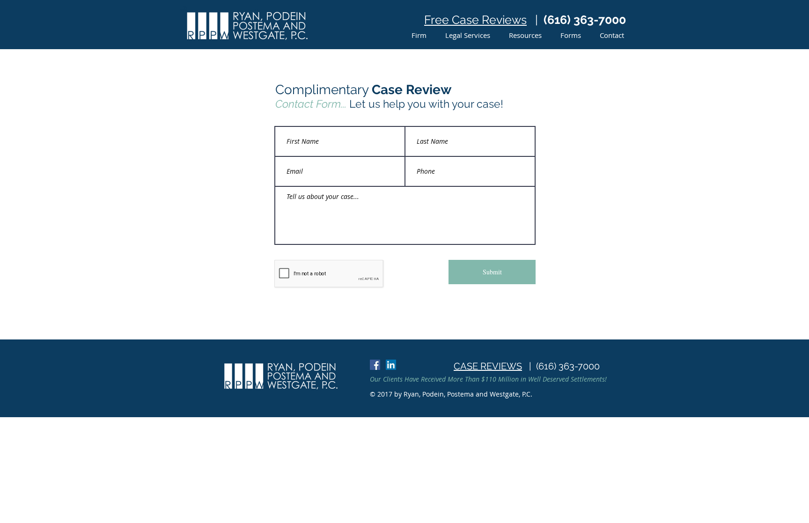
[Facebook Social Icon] (375, 365)
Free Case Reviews (475, 20)
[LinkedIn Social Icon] (391, 365)
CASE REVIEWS (488, 366)
